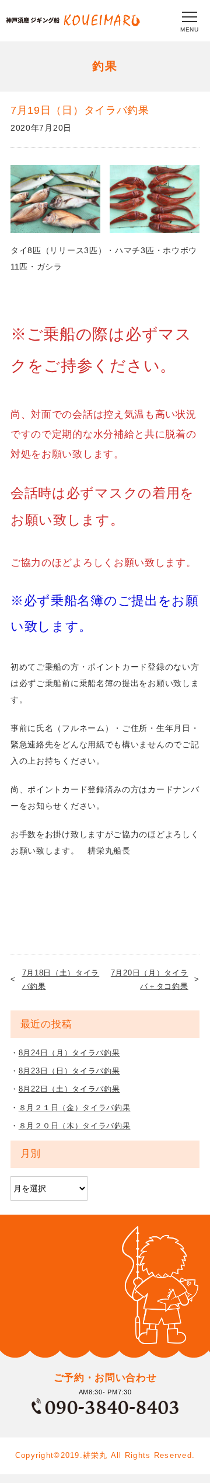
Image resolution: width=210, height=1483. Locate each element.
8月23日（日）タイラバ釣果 (69, 1070)
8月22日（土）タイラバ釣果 (69, 1089)
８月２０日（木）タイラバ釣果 (75, 1125)
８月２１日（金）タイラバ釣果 (75, 1107)
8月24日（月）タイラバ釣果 (69, 1052)
